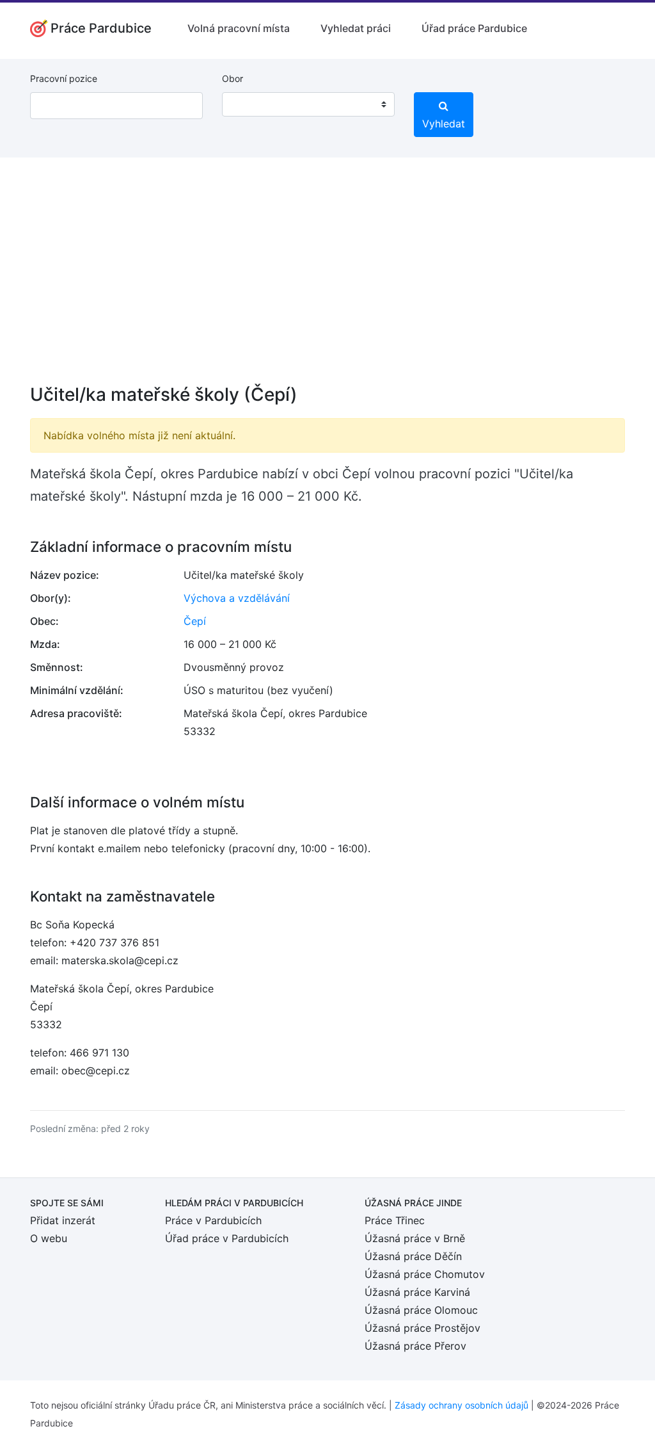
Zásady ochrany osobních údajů (461, 1405)
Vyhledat (443, 123)
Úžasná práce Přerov (415, 1345)
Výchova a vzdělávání (237, 598)
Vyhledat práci (355, 28)
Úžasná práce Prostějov (422, 1328)
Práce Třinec (395, 1220)
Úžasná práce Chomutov (425, 1274)
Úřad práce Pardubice (474, 28)
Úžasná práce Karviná (417, 1292)
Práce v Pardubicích (213, 1220)
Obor (232, 78)
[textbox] (248, 104)
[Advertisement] (327, 279)
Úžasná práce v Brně (415, 1238)
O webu (48, 1238)
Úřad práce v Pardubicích (226, 1238)
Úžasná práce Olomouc (421, 1310)
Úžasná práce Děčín (413, 1256)
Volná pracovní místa (238, 28)
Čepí (195, 621)
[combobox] (308, 104)
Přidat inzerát (62, 1220)
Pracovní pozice (63, 78)
